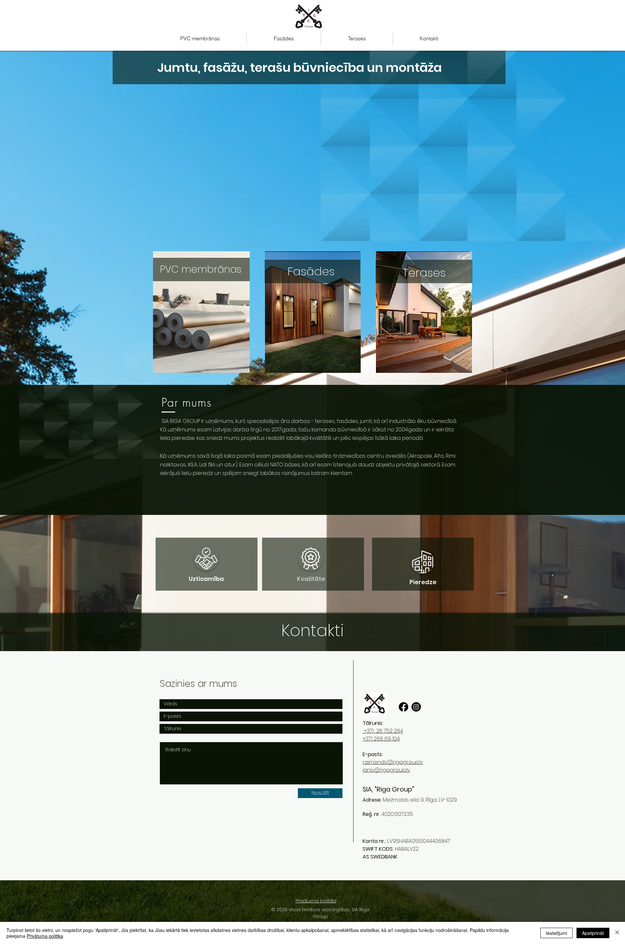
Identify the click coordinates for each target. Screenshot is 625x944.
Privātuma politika (45, 936)
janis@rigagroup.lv (386, 770)
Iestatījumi (556, 933)
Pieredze (423, 582)
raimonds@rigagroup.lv (393, 762)
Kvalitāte (311, 579)
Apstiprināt (593, 933)
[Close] (617, 933)
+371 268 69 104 (381, 738)
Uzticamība (206, 579)
